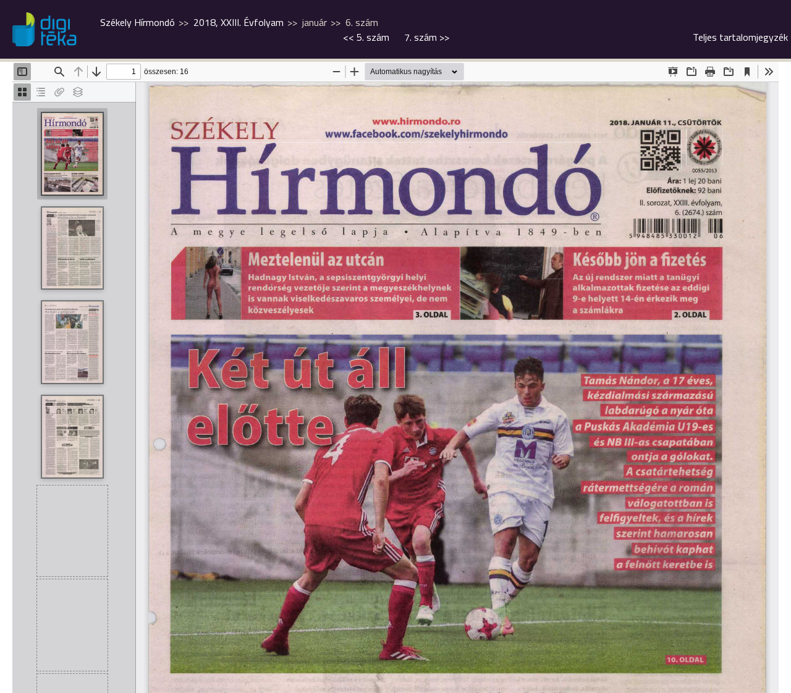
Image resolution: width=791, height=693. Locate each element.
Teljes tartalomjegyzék (740, 37)
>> (426, 37)
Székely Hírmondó (137, 22)
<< (366, 37)
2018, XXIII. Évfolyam (238, 22)
